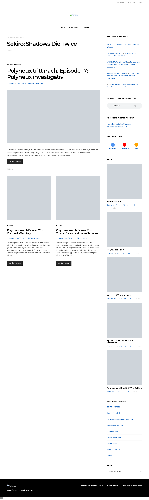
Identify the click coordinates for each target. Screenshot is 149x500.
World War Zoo (114, 202)
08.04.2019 (69, 238)
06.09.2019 (21, 238)
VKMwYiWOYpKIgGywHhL (117, 73)
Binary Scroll (113, 407)
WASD (109, 456)
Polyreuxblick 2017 (115, 250)
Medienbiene (112, 431)
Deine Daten (113, 486)
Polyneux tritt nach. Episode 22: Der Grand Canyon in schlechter (123, 64)
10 (131, 298)
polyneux (10, 83)
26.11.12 (126, 205)
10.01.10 (122, 346)
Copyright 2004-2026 (132, 486)
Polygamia (112, 443)
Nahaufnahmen (114, 437)
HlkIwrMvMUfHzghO (114, 53)
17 (129, 253)
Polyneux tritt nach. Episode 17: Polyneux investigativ (47, 73)
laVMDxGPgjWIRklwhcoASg (117, 62)
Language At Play (115, 425)
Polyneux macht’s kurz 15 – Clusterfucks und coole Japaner (77, 231)
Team (86, 27)
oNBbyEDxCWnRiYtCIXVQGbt (118, 45)
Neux (63, 27)
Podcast (17, 64)
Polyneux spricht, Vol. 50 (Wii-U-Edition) (124, 388)
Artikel (10, 64)
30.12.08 (122, 298)
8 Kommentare (83, 238)
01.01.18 (120, 253)
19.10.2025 (21, 83)
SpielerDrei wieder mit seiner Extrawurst (120, 342)
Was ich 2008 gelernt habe (119, 295)
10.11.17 (120, 391)
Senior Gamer (113, 450)
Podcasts (73, 27)
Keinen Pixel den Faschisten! (120, 419)
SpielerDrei (111, 298)
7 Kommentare (34, 238)
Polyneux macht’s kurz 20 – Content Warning (25, 231)
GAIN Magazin (113, 413)
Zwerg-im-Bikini (113, 205)
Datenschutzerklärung (92, 486)
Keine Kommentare (35, 83)
